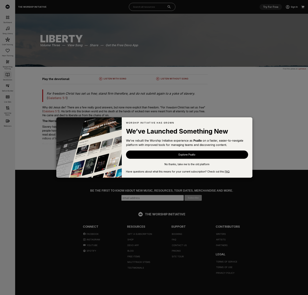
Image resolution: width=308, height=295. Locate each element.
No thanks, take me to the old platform (187, 164)
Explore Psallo (187, 154)
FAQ (227, 171)
